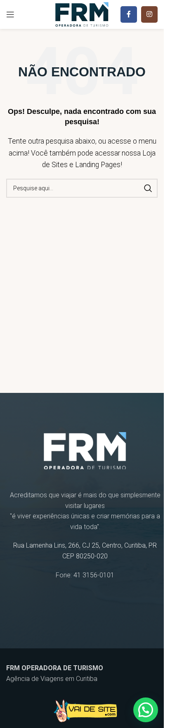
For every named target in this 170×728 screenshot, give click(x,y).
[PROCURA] (148, 188)
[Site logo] (82, 14)
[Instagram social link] (149, 14)
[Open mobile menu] (10, 14)
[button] (145, 709)
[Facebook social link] (128, 14)
